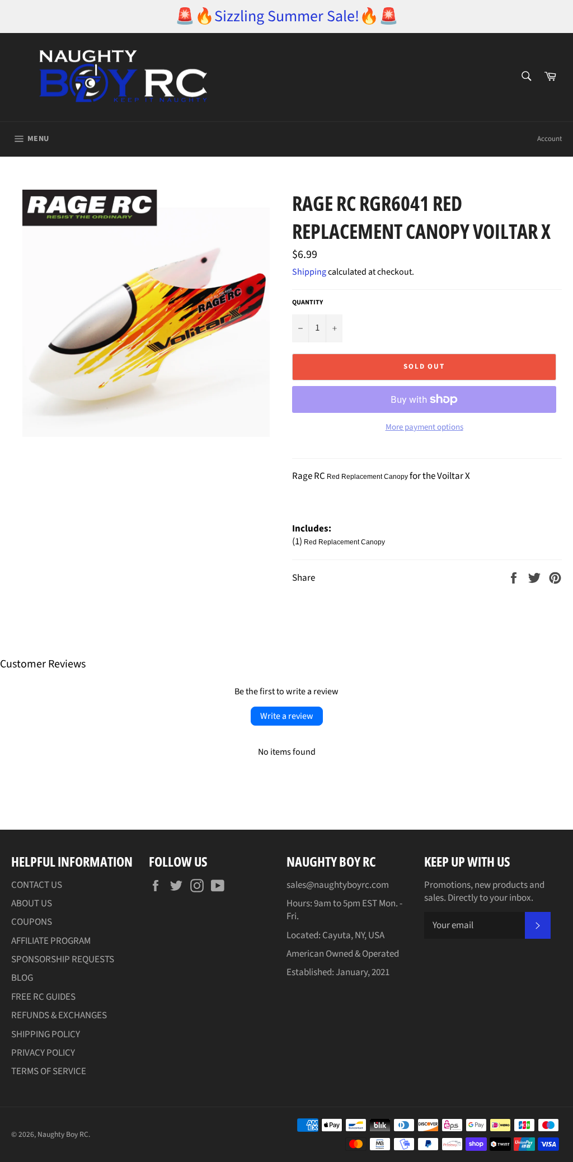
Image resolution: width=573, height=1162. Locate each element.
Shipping (309, 272)
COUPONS (31, 922)
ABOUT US (31, 903)
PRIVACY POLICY (43, 1053)
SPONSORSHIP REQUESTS (62, 959)
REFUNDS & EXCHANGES (59, 1015)
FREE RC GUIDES (43, 997)
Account (549, 139)
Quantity (307, 302)
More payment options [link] (424, 427)
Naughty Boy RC (62, 1134)
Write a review (286, 716)
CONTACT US (36, 885)
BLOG (22, 978)
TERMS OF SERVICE (48, 1071)
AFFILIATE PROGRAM (51, 941)
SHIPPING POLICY (45, 1034)
